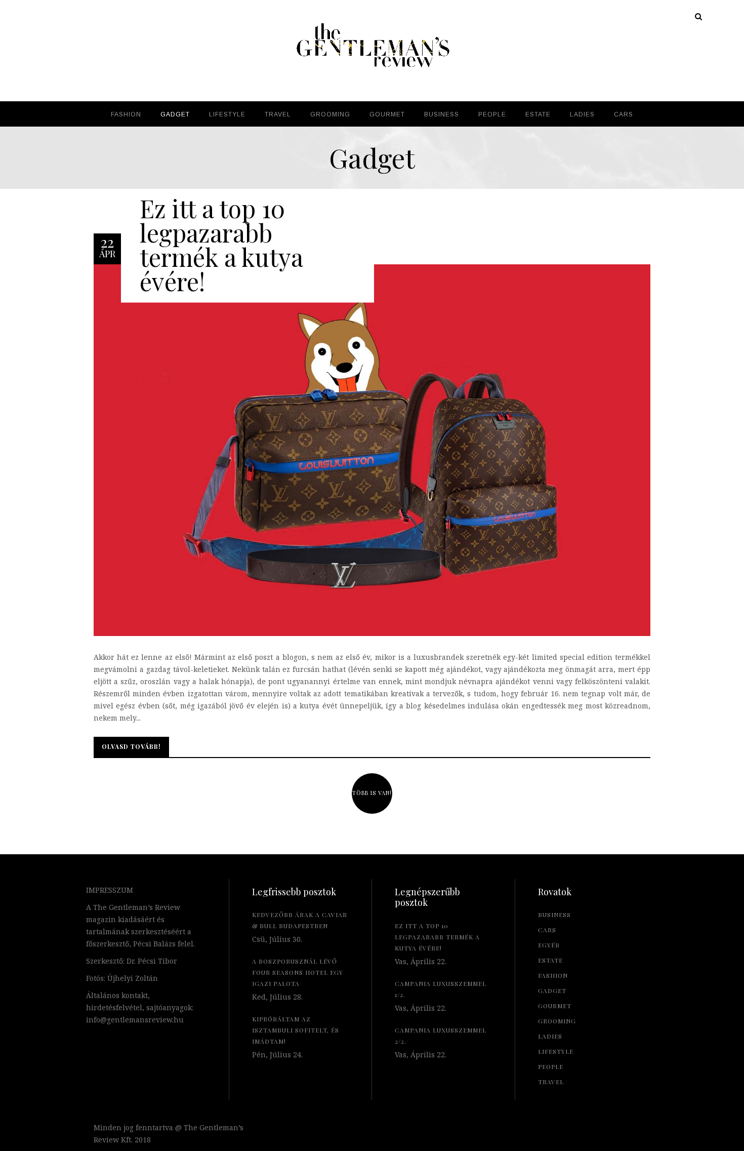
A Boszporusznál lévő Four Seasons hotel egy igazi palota (297, 972)
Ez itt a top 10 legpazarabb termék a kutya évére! (221, 244)
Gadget (552, 990)
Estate (550, 960)
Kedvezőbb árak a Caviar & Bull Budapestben (299, 920)
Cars (547, 930)
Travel (551, 1082)
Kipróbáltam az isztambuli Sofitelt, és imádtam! (295, 1030)
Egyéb (549, 945)
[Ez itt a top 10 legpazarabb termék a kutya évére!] (372, 449)
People (550, 1066)
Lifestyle (555, 1051)
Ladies (550, 1036)
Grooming (557, 1021)
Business (554, 914)
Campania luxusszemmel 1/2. (440, 989)
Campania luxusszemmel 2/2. (440, 1035)
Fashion (553, 975)
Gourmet (554, 1006)
